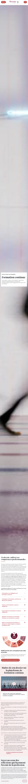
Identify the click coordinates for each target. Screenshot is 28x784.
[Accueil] (14, 2)
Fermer (24, 780)
